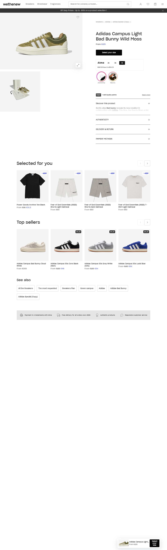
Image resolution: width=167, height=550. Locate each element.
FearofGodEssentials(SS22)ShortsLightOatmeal (64, 206)
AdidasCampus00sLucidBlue (131, 264)
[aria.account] (140, 4)
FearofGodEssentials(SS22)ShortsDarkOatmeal (98, 206)
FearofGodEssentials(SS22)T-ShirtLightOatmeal (132, 206)
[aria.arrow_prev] (140, 163)
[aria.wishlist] (148, 4)
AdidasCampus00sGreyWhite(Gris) (98, 265)
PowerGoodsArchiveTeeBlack (31, 205)
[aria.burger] (162, 4)
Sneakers (99, 22)
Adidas (107, 22)
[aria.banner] (163, 10)
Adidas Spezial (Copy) (121, 22)
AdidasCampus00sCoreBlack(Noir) (64, 265)
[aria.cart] (155, 4)
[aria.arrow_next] (147, 163)
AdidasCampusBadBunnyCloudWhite (31, 265)
